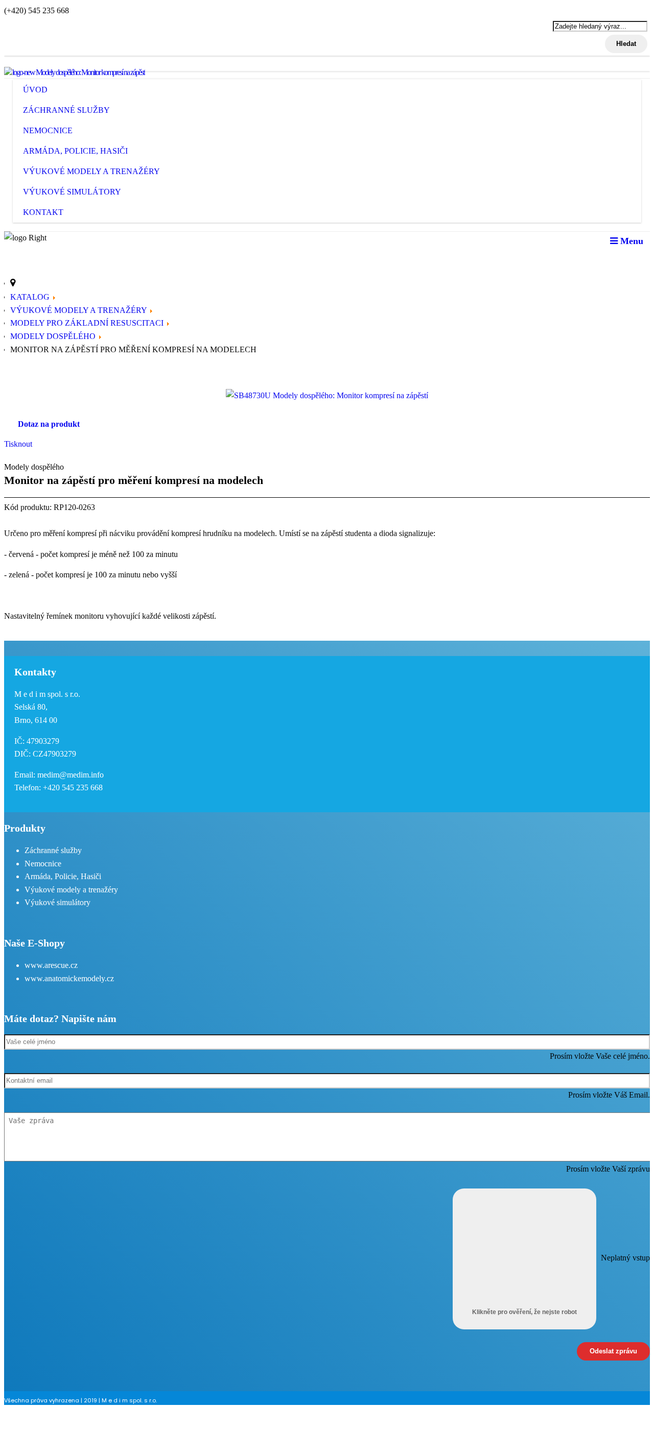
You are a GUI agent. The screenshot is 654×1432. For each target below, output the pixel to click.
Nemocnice (48, 130)
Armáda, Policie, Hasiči (75, 151)
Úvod (35, 89)
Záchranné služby (66, 110)
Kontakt (43, 212)
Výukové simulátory (72, 191)
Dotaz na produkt (49, 424)
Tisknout (18, 444)
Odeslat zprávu (613, 1351)
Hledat (626, 43)
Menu (630, 241)
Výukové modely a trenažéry (91, 171)
